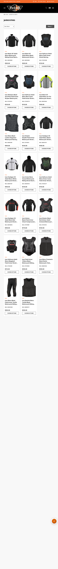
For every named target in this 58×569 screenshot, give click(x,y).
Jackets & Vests (13, 14)
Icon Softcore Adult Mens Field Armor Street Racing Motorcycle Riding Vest (45, 55)
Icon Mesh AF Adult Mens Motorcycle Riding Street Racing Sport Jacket (11, 55)
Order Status (43, 1)
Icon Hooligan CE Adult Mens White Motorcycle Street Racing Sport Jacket (11, 179)
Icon (6, 51)
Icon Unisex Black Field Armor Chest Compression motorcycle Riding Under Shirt (28, 220)
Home (6, 14)
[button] (4, 8)
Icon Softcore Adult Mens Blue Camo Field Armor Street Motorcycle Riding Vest (28, 96)
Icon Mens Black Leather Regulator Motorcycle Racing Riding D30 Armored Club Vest (11, 137)
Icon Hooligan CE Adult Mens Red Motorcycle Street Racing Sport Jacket (11, 220)
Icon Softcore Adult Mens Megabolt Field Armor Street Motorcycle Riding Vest (11, 261)
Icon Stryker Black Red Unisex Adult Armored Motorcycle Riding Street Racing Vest (45, 220)
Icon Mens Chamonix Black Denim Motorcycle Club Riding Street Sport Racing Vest (46, 261)
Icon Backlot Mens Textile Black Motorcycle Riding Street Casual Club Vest (28, 302)
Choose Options (11, 66)
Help (36, 1)
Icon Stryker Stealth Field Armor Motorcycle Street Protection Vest (28, 137)
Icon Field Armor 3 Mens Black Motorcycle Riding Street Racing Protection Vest (28, 261)
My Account (51, 1)
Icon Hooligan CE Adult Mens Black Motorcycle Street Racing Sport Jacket (45, 137)
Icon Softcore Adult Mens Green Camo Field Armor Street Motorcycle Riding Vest (45, 179)
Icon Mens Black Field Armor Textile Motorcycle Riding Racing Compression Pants (11, 302)
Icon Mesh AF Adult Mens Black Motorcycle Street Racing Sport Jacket (28, 55)
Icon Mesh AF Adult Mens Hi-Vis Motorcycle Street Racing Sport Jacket (45, 96)
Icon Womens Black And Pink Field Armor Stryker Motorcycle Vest (11, 96)
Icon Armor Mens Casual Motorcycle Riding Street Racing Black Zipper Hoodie (28, 179)
